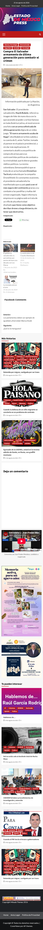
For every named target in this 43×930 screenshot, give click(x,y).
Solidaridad (8, 366)
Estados (20, 830)
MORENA (20, 708)
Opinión (16, 363)
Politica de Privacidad (29, 6)
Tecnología (25, 48)
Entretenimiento (29, 440)
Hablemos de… (9, 717)
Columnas (19, 357)
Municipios (20, 792)
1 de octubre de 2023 (12, 65)
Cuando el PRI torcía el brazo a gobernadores (21, 839)
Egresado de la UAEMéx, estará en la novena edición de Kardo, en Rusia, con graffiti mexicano (21, 452)
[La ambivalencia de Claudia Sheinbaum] (27, 248)
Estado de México (24, 789)
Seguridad (7, 48)
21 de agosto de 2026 (11, 415)
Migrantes (33, 360)
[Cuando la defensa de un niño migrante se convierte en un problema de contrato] (22, 393)
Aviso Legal (16, 6)
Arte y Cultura (8, 440)
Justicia (6, 403)
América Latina (9, 357)
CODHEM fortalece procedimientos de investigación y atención (18, 799)
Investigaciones (9, 792)
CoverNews (15, 926)
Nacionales (7, 363)
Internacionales (25, 45)
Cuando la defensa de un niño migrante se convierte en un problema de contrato (20, 411)
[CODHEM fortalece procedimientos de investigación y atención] (22, 782)
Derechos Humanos (31, 357)
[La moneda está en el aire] (10, 280)
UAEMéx (27, 443)
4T (5, 708)
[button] (4, 34)
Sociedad (16, 48)
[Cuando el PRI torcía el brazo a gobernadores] (22, 823)
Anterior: (19, 317)
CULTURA (19, 440)
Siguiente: (12, 327)
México (14, 403)
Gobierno (28, 830)
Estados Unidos (9, 360)
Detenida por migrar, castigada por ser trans (21, 372)
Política (24, 363)
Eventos (7, 443)
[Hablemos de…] (22, 701)
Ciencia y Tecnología (10, 45)
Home (7, 6)
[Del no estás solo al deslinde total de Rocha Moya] (22, 740)
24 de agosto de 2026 (11, 375)
